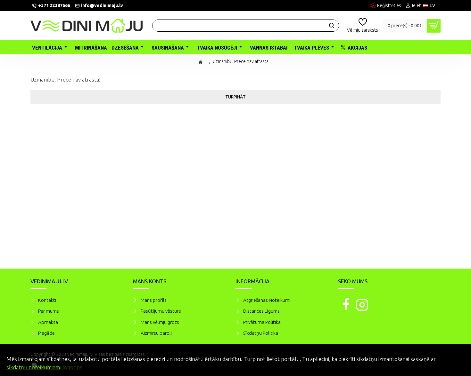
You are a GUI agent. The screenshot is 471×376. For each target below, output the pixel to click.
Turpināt (235, 96)
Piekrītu (455, 358)
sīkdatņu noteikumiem (33, 367)
